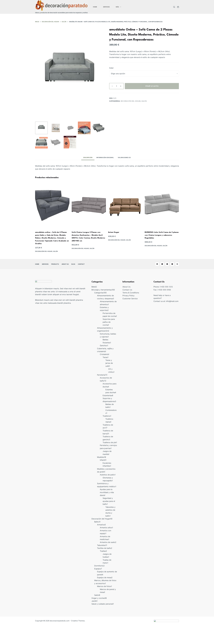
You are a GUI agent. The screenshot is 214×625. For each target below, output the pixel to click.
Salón (144, 101)
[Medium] (177, 264)
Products (55, 264)
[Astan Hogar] (125, 205)
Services (106, 7)
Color (111, 68)
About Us (65, 264)
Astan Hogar (113, 232)
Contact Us (127, 290)
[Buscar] (174, 7)
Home (95, 7)
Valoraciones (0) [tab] (124, 157)
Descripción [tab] (87, 157)
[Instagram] (167, 264)
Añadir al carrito (151, 86)
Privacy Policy (128, 295)
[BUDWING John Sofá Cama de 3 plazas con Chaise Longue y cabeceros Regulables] (162, 205)
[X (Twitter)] (162, 264)
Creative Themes (78, 621)
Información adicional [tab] (105, 157)
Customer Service (130, 298)
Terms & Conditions (130, 293)
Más (117, 7)
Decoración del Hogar (131, 101)
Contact (81, 264)
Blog (73, 264)
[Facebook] (157, 264)
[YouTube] (172, 264)
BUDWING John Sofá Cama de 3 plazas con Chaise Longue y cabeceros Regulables (162, 235)
